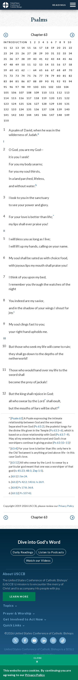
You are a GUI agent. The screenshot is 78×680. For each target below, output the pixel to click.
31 (52, 53)
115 (13, 98)
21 (64, 47)
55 (52, 64)
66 (46, 70)
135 (29, 109)
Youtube (34, 640)
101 (43, 86)
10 (69, 42)
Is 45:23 (20, 470)
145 (36, 114)
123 (6, 103)
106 (13, 92)
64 (35, 70)
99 (29, 86)
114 (6, 98)
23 (5, 53)
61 (17, 70)
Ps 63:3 (54, 430)
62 (23, 70)
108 (29, 92)
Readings (59, 5)
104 (66, 86)
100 (35, 86)
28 (35, 53)
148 (59, 114)
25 (17, 53)
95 (5, 86)
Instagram (53, 640)
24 (11, 53)
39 (29, 58)
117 (29, 98)
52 (35, 64)
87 (29, 81)
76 (35, 75)
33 (64, 53)
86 (23, 81)
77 (41, 75)
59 (5, 70)
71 (5, 75)
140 (66, 109)
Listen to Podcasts (51, 552)
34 (70, 53)
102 (51, 86)
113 (66, 92)
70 (70, 70)
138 (51, 109)
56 (58, 64)
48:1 (29, 470)
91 (52, 81)
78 (46, 75)
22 (70, 47)
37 (17, 58)
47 (5, 64)
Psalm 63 (16, 418)
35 (5, 58)
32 (58, 53)
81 (64, 75)
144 (29, 114)
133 (13, 109)
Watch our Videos (38, 560)
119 (44, 98)
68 (58, 70)
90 (46, 81)
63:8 (14, 487)
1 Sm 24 (22, 476)
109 (36, 92)
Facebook (25, 640)
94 (70, 81)
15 (29, 47)
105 (6, 92)
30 (46, 53)
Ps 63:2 (39, 426)
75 (29, 75)
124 (13, 103)
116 (21, 98)
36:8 (30, 487)
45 (64, 58)
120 (51, 98)
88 (35, 81)
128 (44, 103)
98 (23, 86)
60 (11, 70)
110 (44, 92)
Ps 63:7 (60, 434)
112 (59, 92)
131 (66, 103)
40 (35, 58)
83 (5, 81)
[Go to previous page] (6, 35)
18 (46, 47)
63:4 (14, 448)
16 (35, 47)
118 (36, 98)
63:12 (15, 462)
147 (51, 114)
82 (70, 75)
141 (6, 114)
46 (70, 58)
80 (58, 75)
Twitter (15, 640)
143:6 (31, 481)
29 (41, 53)
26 (23, 53)
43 (52, 58)
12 (11, 47)
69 (64, 70)
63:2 (14, 481)
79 (52, 75)
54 (46, 64)
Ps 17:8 (22, 487)
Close (38, 658)
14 (23, 47)
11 (5, 47)
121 (59, 98)
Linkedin (43, 640)
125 (21, 103)
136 (36, 109)
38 (23, 58)
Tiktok (62, 640)
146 (44, 114)
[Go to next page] (72, 35)
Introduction (15, 42)
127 (36, 103)
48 (11, 64)
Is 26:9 (40, 481)
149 (66, 114)
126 (29, 103)
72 (11, 75)
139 (59, 109)
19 (52, 47)
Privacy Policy (66, 505)
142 (13, 114)
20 (58, 47)
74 (23, 75)
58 (70, 64)
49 (17, 64)
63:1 (14, 476)
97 (17, 86)
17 (41, 47)
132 (6, 109)
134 (21, 109)
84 (11, 81)
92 (58, 81)
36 (11, 58)
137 (44, 109)
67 (52, 70)
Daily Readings (23, 552)
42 (46, 58)
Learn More (19, 596)
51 (29, 64)
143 (21, 114)
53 (41, 64)
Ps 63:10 (58, 442)
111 (51, 92)
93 (64, 81)
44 (58, 58)
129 (51, 103)
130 (59, 103)
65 (41, 70)
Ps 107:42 (25, 493)
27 (29, 53)
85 (17, 81)
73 (17, 75)
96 (11, 86)
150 (6, 120)
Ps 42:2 (22, 481)
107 (21, 92)
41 (41, 58)
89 (41, 81)
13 (17, 47)
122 (66, 98)
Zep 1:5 (37, 470)
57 (64, 64)
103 (58, 86)
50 (23, 64)
